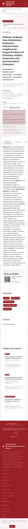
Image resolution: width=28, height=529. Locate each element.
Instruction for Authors (7, 493)
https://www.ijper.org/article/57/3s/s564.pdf (15, 121)
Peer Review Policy (6, 501)
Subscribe (13, 436)
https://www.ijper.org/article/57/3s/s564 (12, 119)
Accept (12, 526)
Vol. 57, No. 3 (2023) (17, 9)
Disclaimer (4, 514)
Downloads (4, 498)
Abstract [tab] (9, 142)
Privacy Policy (5, 482)
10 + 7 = (11, 432)
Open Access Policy (6, 511)
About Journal (5, 477)
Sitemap (4, 517)
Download (17, 281)
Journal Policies (5, 509)
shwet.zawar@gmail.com (8, 98)
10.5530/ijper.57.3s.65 (13, 130)
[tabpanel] (14, 205)
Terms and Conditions (7, 485)
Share (6, 107)
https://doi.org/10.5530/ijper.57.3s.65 (12, 114)
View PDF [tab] (18, 142)
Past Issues (9, 9)
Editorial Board (5, 480)
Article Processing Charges (8, 495)
